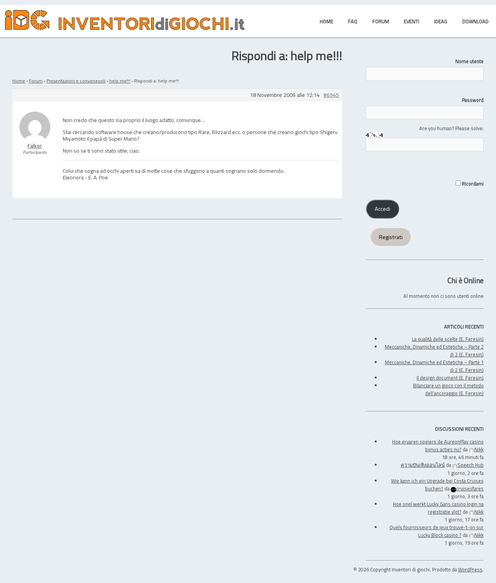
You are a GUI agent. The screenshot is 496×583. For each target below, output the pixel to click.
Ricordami (472, 183)
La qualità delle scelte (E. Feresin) (448, 339)
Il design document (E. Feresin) (450, 378)
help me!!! (119, 80)
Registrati (391, 237)
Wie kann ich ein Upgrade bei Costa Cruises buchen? (437, 484)
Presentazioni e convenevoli (75, 80)
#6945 (331, 95)
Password (473, 100)
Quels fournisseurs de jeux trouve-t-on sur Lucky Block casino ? (436, 531)
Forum (36, 80)
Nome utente (469, 61)
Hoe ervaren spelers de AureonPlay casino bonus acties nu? (438, 445)
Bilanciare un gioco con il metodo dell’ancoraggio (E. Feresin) (448, 389)
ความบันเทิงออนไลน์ (423, 465)
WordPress (470, 569)
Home (18, 80)
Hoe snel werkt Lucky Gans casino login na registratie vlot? (438, 508)
